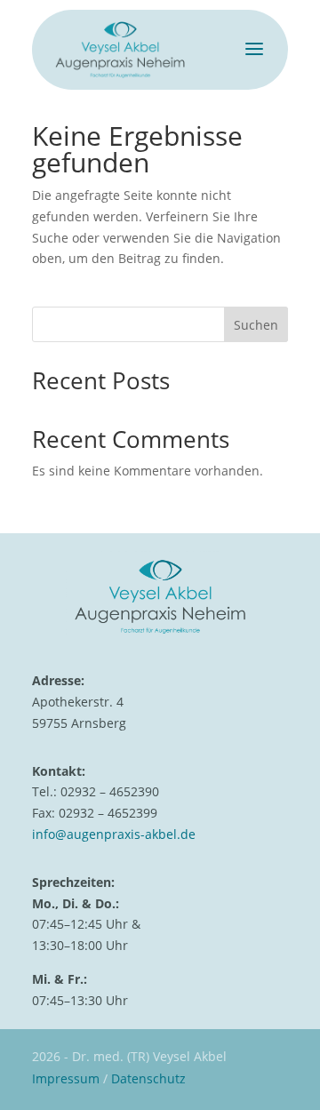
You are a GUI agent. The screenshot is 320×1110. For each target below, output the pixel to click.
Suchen (256, 324)
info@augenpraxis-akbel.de (114, 834)
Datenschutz (148, 1078)
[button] (32, 1078)
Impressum (66, 1078)
